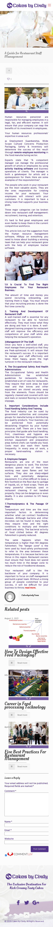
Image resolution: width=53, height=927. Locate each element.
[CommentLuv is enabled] (19, 855)
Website (9, 839)
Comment (10, 791)
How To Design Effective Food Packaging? (26, 653)
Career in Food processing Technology (24, 705)
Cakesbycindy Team (30, 595)
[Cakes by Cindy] (26, 5)
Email (8, 830)
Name (8, 822)
